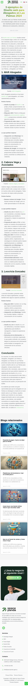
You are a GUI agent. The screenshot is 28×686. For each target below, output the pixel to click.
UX (23, 212)
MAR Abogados (16, 91)
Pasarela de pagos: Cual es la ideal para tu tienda (13, 440)
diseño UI (19, 104)
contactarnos (20, 407)
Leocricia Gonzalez (16, 290)
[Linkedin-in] (3, 627)
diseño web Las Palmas (10, 37)
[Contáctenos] (22, 2)
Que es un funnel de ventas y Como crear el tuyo (14, 540)
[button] (2, 2)
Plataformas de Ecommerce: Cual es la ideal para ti (13, 473)
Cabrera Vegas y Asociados (16, 183)
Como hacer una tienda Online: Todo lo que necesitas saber (12, 506)
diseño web (4, 96)
